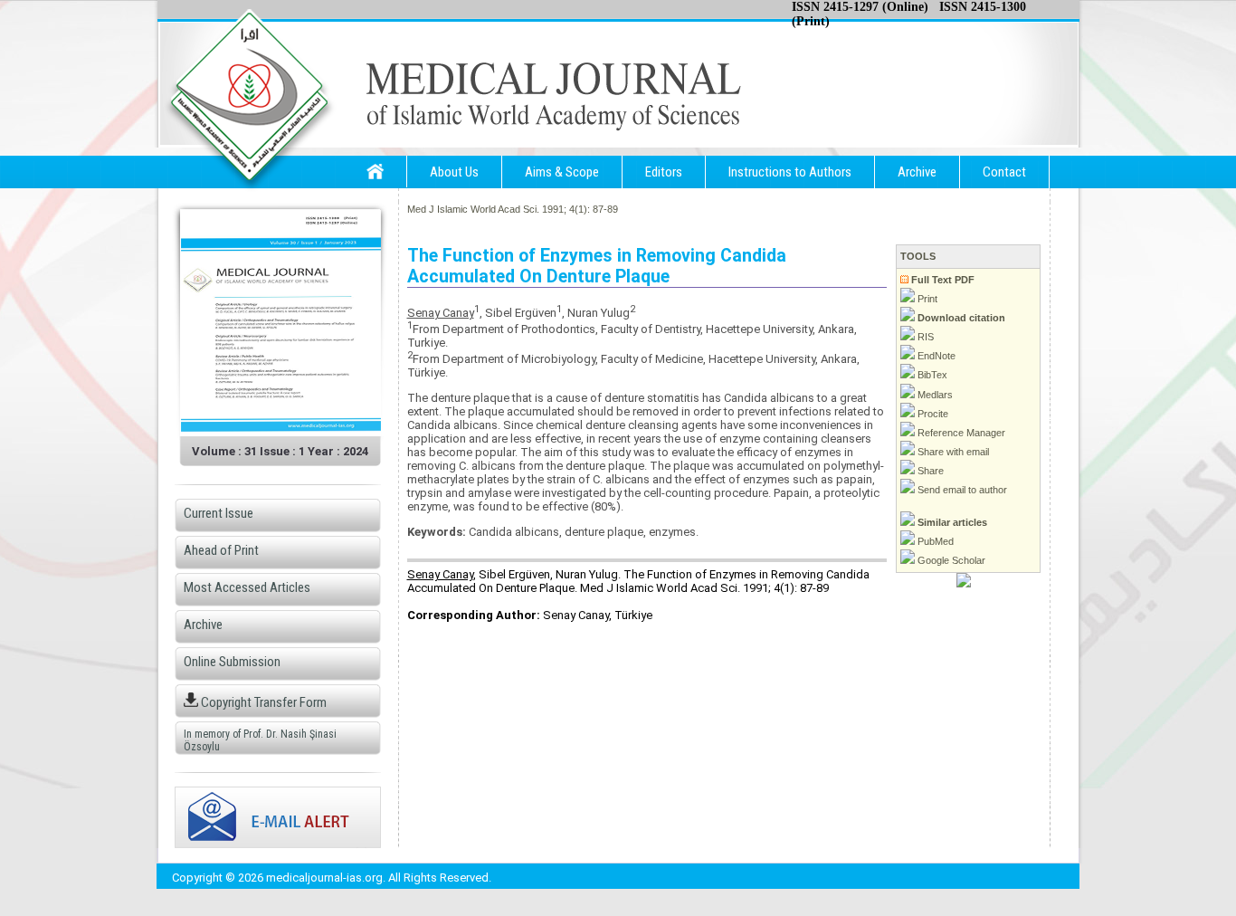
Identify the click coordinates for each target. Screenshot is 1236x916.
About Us (454, 172)
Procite (931, 413)
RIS (924, 336)
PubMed (934, 541)
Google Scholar (950, 560)
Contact (1004, 172)
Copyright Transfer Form (262, 702)
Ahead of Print (221, 550)
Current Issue (218, 513)
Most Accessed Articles (247, 587)
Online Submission (232, 662)
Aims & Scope (562, 172)
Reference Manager (960, 432)
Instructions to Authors (789, 172)
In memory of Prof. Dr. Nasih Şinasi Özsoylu (260, 740)
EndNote (935, 355)
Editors (663, 172)
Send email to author (961, 489)
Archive (917, 172)
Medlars (934, 394)
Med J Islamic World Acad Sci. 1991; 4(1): (498, 209)
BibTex (931, 374)
